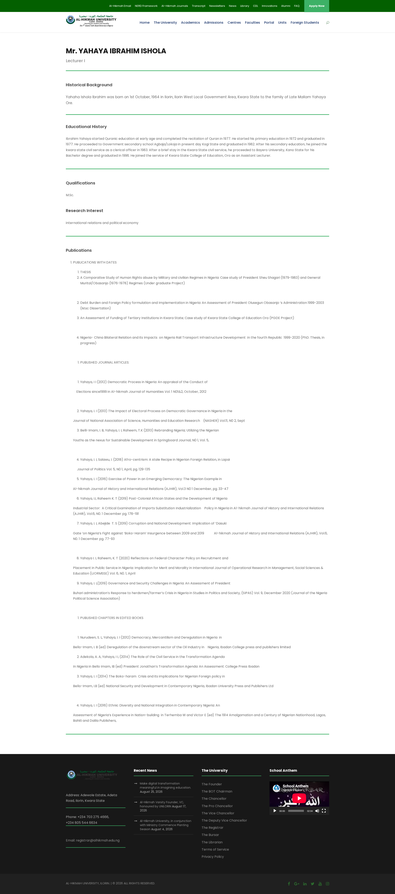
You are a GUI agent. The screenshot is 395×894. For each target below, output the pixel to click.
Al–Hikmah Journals (174, 6)
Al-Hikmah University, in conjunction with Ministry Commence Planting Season (165, 825)
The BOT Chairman (217, 791)
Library (244, 6)
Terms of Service (215, 849)
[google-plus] (296, 884)
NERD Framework (146, 6)
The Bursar (210, 834)
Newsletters (217, 6)
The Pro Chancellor (217, 806)
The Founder (212, 784)
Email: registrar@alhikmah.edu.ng (93, 840)
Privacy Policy (213, 856)
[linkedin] (305, 884)
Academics (190, 22)
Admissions (213, 22)
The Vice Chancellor (218, 813)
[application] (299, 798)
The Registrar (212, 827)
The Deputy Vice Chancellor (224, 820)
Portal (269, 22)
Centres (234, 22)
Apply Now (316, 6)
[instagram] (327, 884)
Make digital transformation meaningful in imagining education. (165, 785)
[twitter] (312, 884)
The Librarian (212, 842)
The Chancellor (214, 798)
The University (165, 22)
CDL (255, 6)
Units (282, 22)
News (232, 6)
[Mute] (317, 811)
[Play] (275, 811)
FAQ (297, 6)
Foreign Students (305, 22)
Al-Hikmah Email (120, 6)
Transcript (198, 6)
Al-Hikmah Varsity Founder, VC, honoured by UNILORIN (162, 804)
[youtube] (320, 884)
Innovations (269, 6)
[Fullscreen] (324, 811)
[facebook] (289, 884)
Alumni (285, 6)
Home (145, 22)
